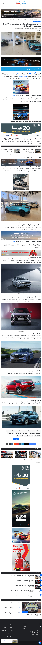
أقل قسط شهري (29, 430)
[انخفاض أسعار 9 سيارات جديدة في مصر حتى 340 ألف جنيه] (7, 454)
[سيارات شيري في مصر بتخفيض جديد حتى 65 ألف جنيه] (21, 454)
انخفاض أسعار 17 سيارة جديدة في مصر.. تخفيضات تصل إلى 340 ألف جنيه (35, 459)
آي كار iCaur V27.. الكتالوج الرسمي (33, 614)
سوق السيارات (10, 433)
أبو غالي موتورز (32, 73)
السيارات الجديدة (20, 430)
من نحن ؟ (25, 628)
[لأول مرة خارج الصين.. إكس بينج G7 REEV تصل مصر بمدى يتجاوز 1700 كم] (38, 151)
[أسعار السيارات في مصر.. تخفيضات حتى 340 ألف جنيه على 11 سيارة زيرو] (38, 592)
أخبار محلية (35, 19)
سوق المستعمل (3, 630)
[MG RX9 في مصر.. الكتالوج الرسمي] (17, 609)
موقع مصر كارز (19, 435)
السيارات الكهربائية (10, 636)
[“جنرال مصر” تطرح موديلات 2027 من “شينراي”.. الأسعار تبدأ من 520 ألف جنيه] (17, 151)
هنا (14, 95)
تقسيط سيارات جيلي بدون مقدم (21, 433)
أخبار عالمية (11, 629)
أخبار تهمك (11, 627)
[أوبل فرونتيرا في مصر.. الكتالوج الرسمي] (17, 604)
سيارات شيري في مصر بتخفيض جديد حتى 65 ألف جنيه (25, 580)
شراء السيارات (37, 435)
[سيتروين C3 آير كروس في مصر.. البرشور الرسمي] (17, 614)
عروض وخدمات (3, 634)
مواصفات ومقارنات (3, 637)
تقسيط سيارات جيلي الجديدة (35, 433)
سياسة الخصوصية (24, 626)
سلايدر (35, 21)
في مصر (16, 73)
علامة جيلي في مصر (28, 435)
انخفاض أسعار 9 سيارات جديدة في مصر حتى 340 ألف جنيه (24, 585)
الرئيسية (39, 19)
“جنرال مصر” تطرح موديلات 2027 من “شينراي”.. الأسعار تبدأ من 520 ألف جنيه (7, 151)
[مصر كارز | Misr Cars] (21, 3)
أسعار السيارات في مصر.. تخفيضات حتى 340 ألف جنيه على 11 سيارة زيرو (22, 590)
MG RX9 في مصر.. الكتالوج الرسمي (7, 607)
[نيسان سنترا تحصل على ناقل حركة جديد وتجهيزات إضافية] (38, 596)
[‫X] (36, 634)
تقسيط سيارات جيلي (22, 76)
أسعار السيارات (37, 430)
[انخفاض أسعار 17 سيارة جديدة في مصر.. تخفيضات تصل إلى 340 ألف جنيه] (35, 454)
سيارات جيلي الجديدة (28, 74)
